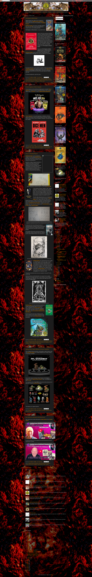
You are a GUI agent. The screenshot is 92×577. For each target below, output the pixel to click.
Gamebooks (45, 12)
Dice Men (33, 91)
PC (29, 310)
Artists (35, 78)
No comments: (39, 77)
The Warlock (58, 280)
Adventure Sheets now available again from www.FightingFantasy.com (42, 480)
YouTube (47, 464)
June (28, 544)
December (59, 235)
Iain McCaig (41, 342)
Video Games (39, 343)
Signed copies (34, 147)
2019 (57, 271)
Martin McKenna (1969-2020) (62, 211)
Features (50, 12)
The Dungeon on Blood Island (31, 18)
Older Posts (50, 467)
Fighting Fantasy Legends (37, 379)
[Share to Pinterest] (48, 77)
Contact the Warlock (60, 12)
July (58, 242)
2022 (57, 267)
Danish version (37, 307)
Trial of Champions (33, 343)
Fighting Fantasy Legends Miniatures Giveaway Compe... (61, 257)
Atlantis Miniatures (31, 410)
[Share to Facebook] (47, 77)
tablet (27, 310)
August (58, 241)
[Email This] (44, 77)
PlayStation (42, 309)
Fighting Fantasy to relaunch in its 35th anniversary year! (62, 195)
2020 (57, 270)
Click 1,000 (49, 186)
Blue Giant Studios (30, 352)
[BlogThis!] (45, 77)
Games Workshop (42, 463)
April (58, 246)
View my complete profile (59, 281)
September (59, 239)
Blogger (52, 574)
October (58, 238)
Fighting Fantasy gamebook (37, 21)
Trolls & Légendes (29, 116)
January (58, 264)
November (59, 236)
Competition (43, 410)
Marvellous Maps (62, 203)
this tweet (29, 380)
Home (26, 12)
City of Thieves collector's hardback (36, 507)
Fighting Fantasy (48, 410)
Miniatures (27, 411)
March (58, 248)
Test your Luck (36, 383)
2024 (57, 234)
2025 (57, 232)
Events (54, 12)
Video (44, 464)
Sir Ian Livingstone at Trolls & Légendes (33, 87)
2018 (28, 567)
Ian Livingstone (46, 342)
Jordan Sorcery (44, 419)
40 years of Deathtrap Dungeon (32, 153)
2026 (57, 231)
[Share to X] (46, 77)
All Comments (58, 19)
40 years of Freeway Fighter (34, 523)
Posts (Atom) (32, 469)
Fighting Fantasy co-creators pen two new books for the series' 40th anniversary (62, 220)
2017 (57, 274)
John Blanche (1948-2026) (34, 475)
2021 (57, 268)
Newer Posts (28, 467)
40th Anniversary (31, 78)
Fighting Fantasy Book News (35, 502)
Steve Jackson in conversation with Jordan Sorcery (35, 417)
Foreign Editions (47, 146)
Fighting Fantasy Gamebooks (40, 146)
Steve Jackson (40, 464)
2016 (57, 275)
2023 (28, 560)
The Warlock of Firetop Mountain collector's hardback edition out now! (41, 496)
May (58, 245)
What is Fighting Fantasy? (37, 12)
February (58, 262)
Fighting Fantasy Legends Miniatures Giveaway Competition (37, 349)
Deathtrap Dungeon (29, 25)
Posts (57, 17)
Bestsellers (38, 78)
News (30, 12)
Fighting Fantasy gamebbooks (44, 91)
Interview (27, 464)
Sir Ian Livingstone (31, 81)
